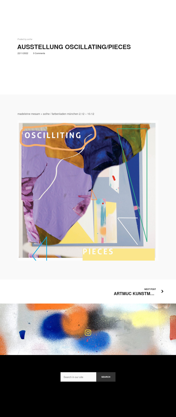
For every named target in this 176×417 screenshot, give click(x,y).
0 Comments (39, 53)
